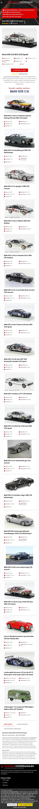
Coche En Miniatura (10, 10)
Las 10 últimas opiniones (12, 729)
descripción (8, 724)
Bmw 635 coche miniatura (11, 12)
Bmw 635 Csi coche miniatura (12, 14)
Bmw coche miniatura (26, 10)
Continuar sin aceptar (6, 790)
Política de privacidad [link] (19, 807)
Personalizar (12, 804)
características (22, 724)
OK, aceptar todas (26, 804)
